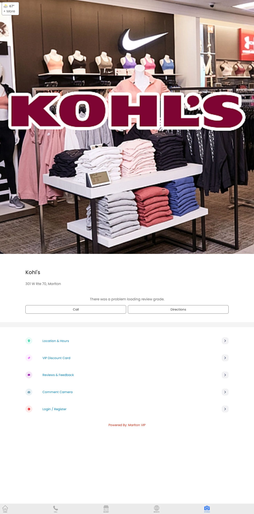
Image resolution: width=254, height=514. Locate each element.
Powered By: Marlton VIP (127, 425)
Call (76, 309)
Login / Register (55, 409)
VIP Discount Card (56, 358)
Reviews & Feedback (58, 375)
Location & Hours (56, 341)
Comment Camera (58, 392)
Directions (178, 309)
